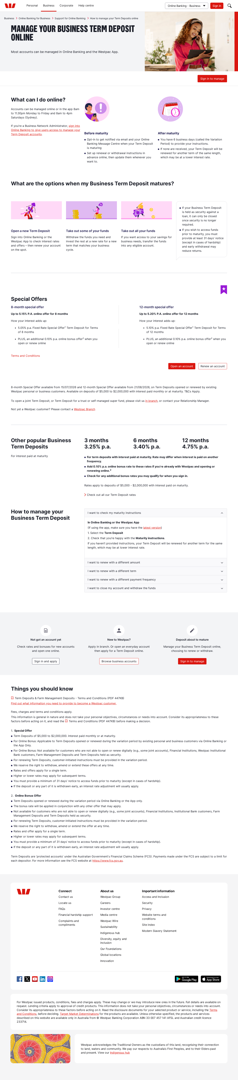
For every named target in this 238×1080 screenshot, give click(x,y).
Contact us (66, 896)
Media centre (108, 914)
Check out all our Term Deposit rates (111, 494)
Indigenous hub (110, 933)
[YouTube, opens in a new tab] (35, 979)
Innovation (107, 961)
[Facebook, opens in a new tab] (19, 979)
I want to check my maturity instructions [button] (114, 512)
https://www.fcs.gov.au (107, 860)
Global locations (110, 954)
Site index (148, 924)
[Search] (229, 6)
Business (48, 5)
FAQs (62, 909)
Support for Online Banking (70, 18)
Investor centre (110, 909)
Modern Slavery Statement (159, 931)
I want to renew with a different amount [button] (114, 562)
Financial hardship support (76, 914)
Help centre (86, 5)
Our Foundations (111, 949)
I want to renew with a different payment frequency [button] (122, 579)
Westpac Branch (84, 409)
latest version (152, 527)
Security (147, 903)
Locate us (65, 903)
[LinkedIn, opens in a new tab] (42, 979)
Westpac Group (110, 896)
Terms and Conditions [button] (25, 355)
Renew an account (213, 366)
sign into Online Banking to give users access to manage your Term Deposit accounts (45, 130)
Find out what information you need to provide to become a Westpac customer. (63, 703)
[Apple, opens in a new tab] (210, 979)
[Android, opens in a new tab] (186, 979)
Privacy (147, 909)
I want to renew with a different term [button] (112, 571)
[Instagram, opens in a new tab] (50, 979)
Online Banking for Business (34, 18)
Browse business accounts (119, 661)
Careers (105, 903)
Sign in (217, 6)
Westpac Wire (109, 921)
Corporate (66, 5)
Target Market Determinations (79, 1014)
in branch (151, 401)
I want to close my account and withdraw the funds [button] (122, 588)
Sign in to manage (212, 78)
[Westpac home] (10, 5)
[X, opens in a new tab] (27, 979)
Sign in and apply (45, 661)
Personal (32, 5)
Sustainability (109, 927)
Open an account (182, 366)
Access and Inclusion (155, 896)
